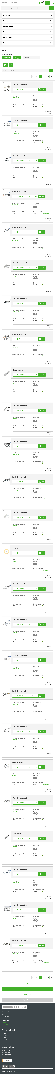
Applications (6, 15)
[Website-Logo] (10, 3)
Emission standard (8, 26)
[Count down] (30, 89)
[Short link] (5, 65)
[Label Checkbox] (4, 84)
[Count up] (36, 89)
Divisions (5, 43)
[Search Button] (51, 8)
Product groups (7, 37)
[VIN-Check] (39, 3)
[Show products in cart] (42, 3)
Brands (5, 32)
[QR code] (11, 65)
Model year (6, 21)
